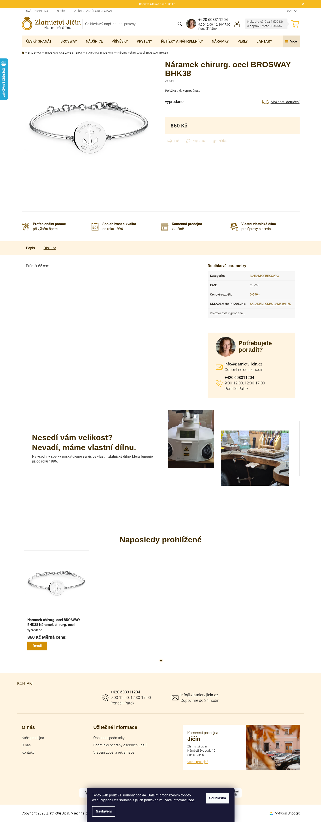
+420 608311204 (239, 377)
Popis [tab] (30, 248)
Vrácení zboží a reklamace (93, 11)
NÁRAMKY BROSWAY (264, 275)
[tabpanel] (56, 602)
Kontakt (28, 752)
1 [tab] (161, 660)
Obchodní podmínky (109, 738)
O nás (61, 11)
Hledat (180, 24)
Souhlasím (217, 798)
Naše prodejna (37, 11)
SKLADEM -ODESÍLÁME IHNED (270, 303)
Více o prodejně (197, 762)
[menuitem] (39, 41)
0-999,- (254, 294)
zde (191, 800)
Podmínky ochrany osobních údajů (120, 745)
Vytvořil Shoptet (287, 813)
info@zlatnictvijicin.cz (243, 364)
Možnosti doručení (285, 102)
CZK (290, 11)
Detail (37, 646)
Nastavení (104, 811)
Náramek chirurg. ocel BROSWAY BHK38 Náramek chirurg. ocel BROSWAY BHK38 (53, 622)
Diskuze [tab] (50, 248)
